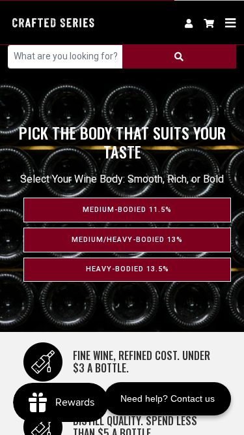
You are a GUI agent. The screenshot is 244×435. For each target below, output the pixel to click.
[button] (209, 22)
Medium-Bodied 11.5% (127, 209)
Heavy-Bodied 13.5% (127, 269)
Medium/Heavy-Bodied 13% (127, 239)
